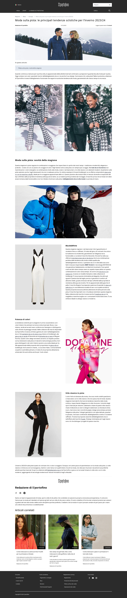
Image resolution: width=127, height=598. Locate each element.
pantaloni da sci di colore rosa (32, 334)
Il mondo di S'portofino (36, 10)
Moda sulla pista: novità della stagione (29, 68)
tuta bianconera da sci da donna (82, 258)
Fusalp (83, 419)
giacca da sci (54, 345)
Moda (18, 10)
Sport (24, 10)
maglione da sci (100, 294)
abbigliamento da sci (54, 470)
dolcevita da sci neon (46, 336)
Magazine (17, 16)
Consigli (31, 16)
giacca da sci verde (21, 336)
